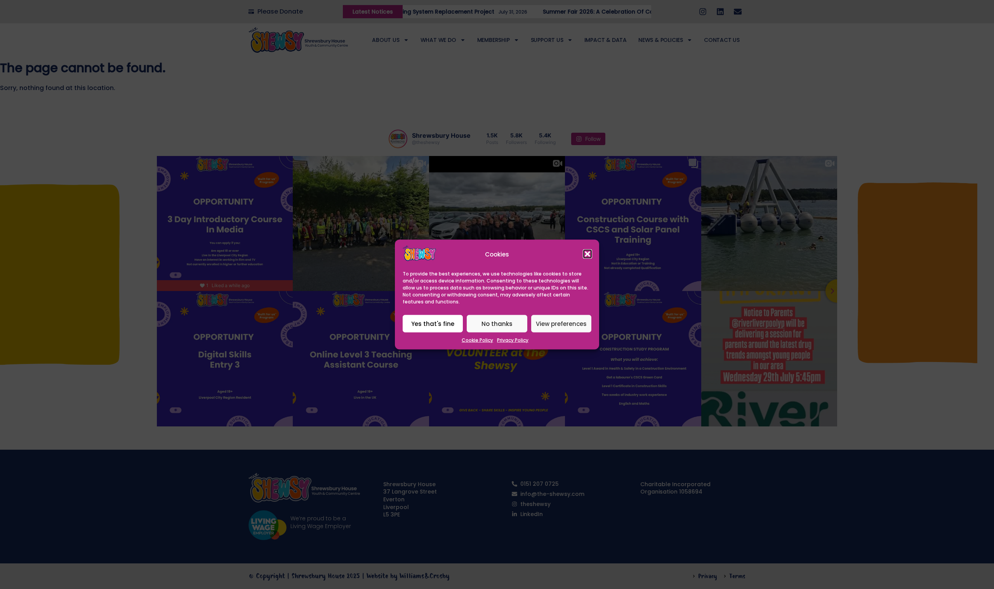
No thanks (497, 324)
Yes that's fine (432, 324)
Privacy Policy (512, 340)
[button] (587, 254)
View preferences (561, 324)
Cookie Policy (477, 340)
